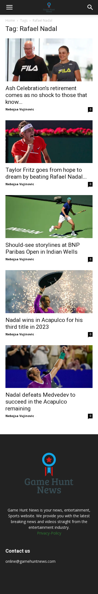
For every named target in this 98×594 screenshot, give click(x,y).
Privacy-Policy (49, 533)
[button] (9, 7)
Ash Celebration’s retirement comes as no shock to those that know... (46, 95)
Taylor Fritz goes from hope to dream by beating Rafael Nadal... (46, 173)
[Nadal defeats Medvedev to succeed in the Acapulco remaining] (49, 366)
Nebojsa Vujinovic (19, 109)
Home (10, 20)
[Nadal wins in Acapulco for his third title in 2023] (49, 291)
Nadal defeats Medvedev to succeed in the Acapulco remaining (40, 402)
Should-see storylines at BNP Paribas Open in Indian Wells (42, 248)
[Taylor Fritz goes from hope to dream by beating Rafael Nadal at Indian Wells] (49, 141)
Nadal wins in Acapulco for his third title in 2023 (44, 323)
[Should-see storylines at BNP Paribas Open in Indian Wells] (49, 216)
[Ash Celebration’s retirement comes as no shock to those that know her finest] (49, 59)
